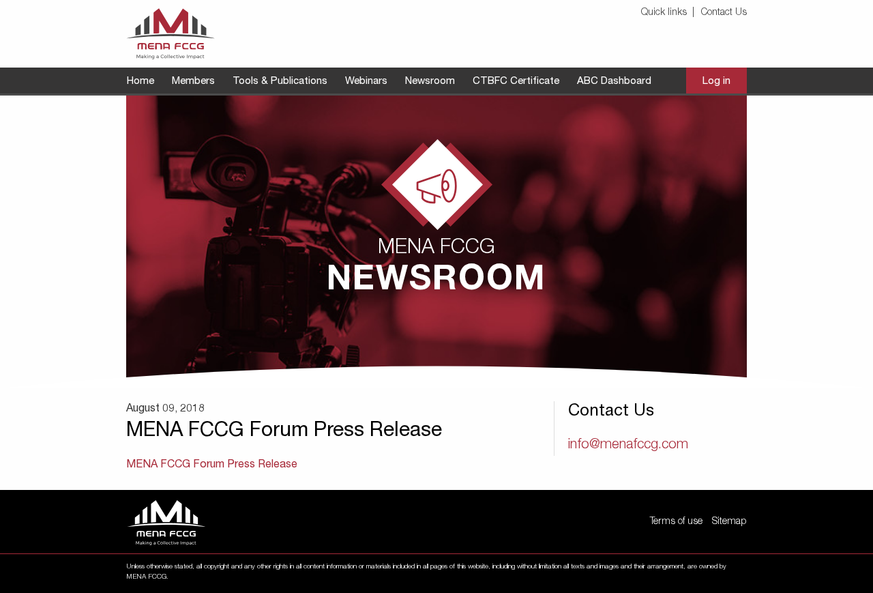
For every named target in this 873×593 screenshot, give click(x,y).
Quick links (664, 13)
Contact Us (724, 13)
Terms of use (676, 522)
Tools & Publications (280, 81)
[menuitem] (669, 13)
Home (140, 81)
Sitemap (729, 522)
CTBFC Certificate (516, 81)
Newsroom (430, 81)
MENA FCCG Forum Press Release (211, 465)
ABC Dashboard (614, 81)
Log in (716, 81)
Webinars (366, 81)
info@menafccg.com (628, 445)
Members (193, 81)
